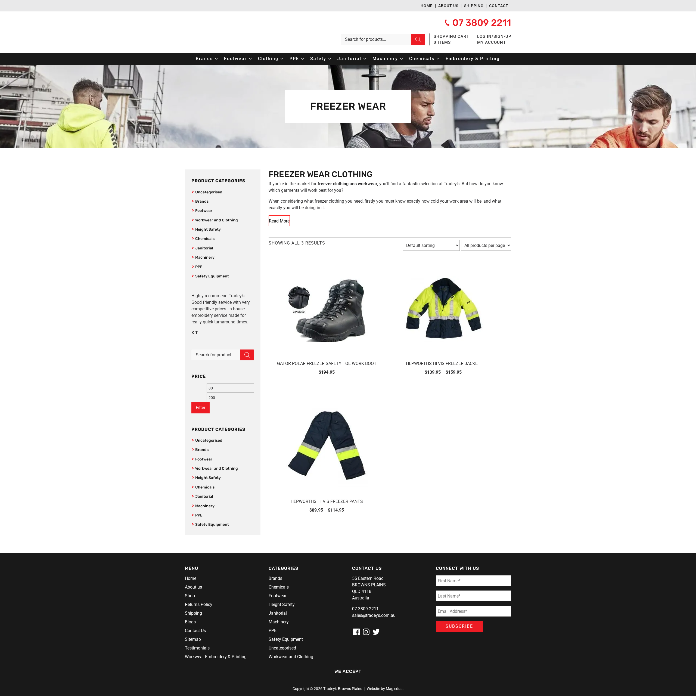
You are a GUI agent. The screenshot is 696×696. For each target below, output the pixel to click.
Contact (498, 6)
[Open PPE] (302, 58)
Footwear (203, 210)
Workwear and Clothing (216, 220)
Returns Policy (198, 604)
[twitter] (376, 631)
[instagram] (366, 631)
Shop (190, 595)
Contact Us (195, 630)
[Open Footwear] (250, 58)
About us (448, 6)
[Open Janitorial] (365, 58)
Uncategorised (208, 192)
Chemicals (205, 238)
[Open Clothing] (282, 58)
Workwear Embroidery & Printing (216, 656)
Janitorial (204, 248)
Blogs (190, 621)
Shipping (474, 6)
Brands (202, 201)
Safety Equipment (212, 276)
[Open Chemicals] (438, 58)
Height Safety (208, 229)
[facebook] (356, 631)
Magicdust (395, 688)
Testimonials (197, 648)
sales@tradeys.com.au (374, 615)
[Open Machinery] (401, 58)
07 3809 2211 (365, 608)
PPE (199, 267)
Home (427, 6)
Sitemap (193, 639)
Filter (200, 407)
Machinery (205, 257)
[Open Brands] (216, 58)
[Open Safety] (330, 58)
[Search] (418, 39)
